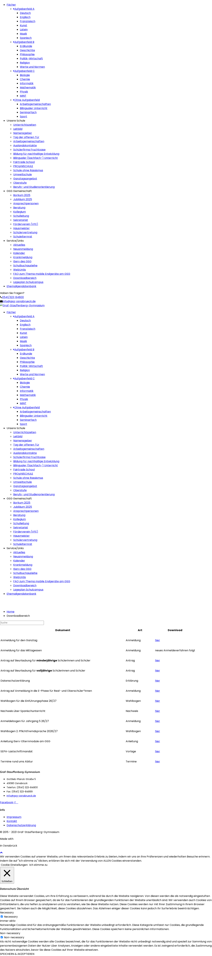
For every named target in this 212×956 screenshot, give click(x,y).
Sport (23, 116)
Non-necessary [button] (10, 933)
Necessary (11, 917)
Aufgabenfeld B (24, 42)
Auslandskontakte (25, 145)
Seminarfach (28, 112)
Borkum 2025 (21, 195)
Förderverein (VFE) (25, 224)
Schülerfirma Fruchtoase (29, 150)
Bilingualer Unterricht (33, 108)
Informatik (26, 83)
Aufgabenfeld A (24, 9)
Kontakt (12, 821)
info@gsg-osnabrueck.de (19, 301)
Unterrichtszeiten (24, 125)
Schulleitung (21, 216)
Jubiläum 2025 (22, 199)
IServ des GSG (22, 261)
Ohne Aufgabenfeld (27, 100)
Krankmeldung (22, 257)
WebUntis (19, 270)
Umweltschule (22, 174)
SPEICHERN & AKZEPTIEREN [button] (17, 954)
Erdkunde (26, 46)
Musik (23, 34)
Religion (25, 63)
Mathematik (28, 87)
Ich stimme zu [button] (38, 865)
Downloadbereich (24, 278)
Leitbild (17, 129)
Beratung (19, 207)
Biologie (25, 75)
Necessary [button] (7, 912)
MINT (23, 96)
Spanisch (26, 38)
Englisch (25, 17)
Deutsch (25, 13)
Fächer (11, 5)
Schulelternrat (22, 236)
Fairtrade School (24, 162)
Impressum (14, 817)
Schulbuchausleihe (25, 265)
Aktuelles (19, 245)
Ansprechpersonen (26, 203)
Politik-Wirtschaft (31, 58)
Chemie (25, 79)
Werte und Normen (32, 67)
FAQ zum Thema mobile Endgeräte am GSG (41, 274)
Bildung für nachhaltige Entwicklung (36, 154)
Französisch (27, 21)
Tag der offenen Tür (26, 137)
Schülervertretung (25, 232)
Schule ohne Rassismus (28, 170)
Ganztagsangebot (25, 179)
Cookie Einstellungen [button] (14, 865)
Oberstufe (20, 183)
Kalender (19, 253)
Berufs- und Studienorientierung (34, 187)
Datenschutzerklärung (21, 825)
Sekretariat (20, 220)
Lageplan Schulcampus (28, 282)
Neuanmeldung (23, 249)
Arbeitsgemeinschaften (35, 104)
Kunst (23, 25)
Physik (24, 92)
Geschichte (27, 50)
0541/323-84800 (13, 297)
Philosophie (27, 54)
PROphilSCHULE (23, 166)
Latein (24, 29)
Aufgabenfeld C (24, 71)
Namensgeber (22, 133)
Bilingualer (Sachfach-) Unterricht (35, 158)
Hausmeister (21, 228)
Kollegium (19, 212)
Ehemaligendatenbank (21, 286)
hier (157, 640)
